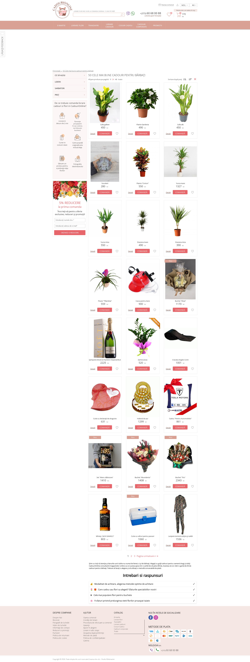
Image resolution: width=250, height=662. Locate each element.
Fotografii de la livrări (61, 622)
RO (193, 5)
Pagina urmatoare (146, 556)
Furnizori (56, 633)
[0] (169, 16)
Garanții (86, 625)
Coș (184, 14)
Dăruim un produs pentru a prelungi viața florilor (62, 167)
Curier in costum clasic (62, 143)
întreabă (158, 16)
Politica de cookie (60, 638)
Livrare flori (118, 619)
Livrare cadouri (119, 624)
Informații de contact (61, 627)
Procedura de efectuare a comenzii (97, 622)
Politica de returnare (61, 635)
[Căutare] (122, 15)
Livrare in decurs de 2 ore (62, 122)
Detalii (92, 133)
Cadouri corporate (121, 629)
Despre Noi (57, 617)
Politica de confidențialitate (94, 638)
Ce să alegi (60, 75)
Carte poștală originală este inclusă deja (77, 145)
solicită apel (149, 16)
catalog (118, 612)
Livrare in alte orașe (91, 630)
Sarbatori (60, 88)
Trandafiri (117, 622)
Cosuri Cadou (119, 626)
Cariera (86, 640)
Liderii (58, 82)
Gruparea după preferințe (93, 633)
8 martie (117, 617)
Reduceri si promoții (61, 630)
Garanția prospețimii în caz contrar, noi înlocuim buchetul (77, 125)
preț (57, 95)
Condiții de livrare (90, 620)
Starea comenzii (89, 617)
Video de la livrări (59, 625)
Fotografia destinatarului (77, 165)
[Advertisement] (125, 49)
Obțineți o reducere (70, 232)
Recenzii (56, 620)
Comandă (105, 133)
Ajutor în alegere (90, 627)
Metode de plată (90, 635)
